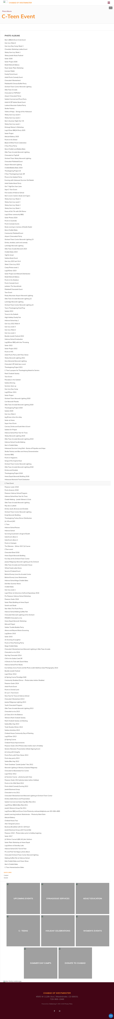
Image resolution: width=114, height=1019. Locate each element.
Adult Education (92, 898)
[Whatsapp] (60, 1011)
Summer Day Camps (40, 963)
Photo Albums (7, 11)
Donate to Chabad (75, 963)
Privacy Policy (68, 1004)
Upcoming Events (23, 898)
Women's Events (92, 930)
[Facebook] (54, 1011)
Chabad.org (52, 1004)
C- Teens (23, 930)
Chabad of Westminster (20, 3)
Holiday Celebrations (58, 930)
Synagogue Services (57, 898)
